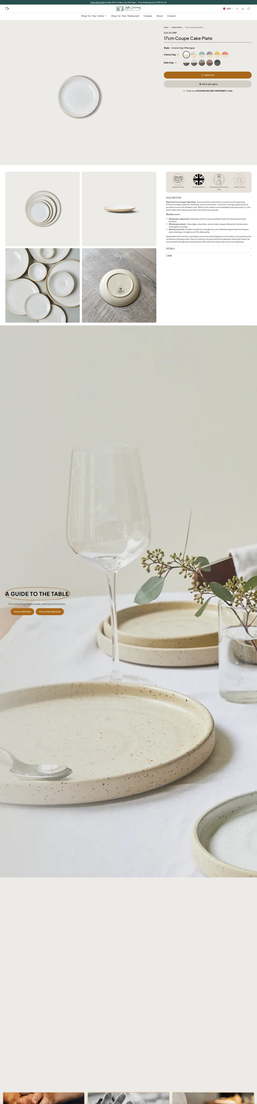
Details (170, 248)
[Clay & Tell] (7, 9)
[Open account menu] (243, 9)
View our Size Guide (22, 611)
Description (173, 197)
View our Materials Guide (50, 611)
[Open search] (237, 9)
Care (169, 255)
